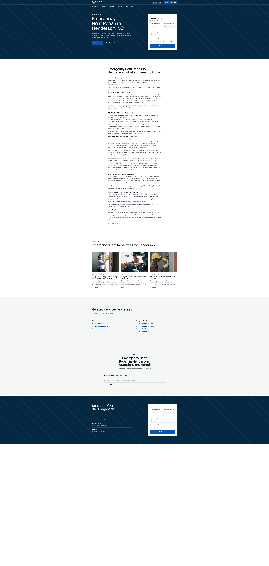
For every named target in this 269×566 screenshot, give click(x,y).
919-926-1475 (171, 2)
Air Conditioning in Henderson (101, 326)
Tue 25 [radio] (170, 41)
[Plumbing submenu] (114, 6)
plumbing (151, 105)
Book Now (97, 43)
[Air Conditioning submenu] (100, 6)
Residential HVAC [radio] (156, 23)
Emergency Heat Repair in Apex (145, 323)
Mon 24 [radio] (165, 41)
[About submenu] (134, 6)
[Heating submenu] (107, 6)
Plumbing (111, 6)
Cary (134, 163)
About (132, 6)
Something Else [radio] (169, 26)
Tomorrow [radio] (158, 41)
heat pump (136, 167)
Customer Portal (157, 2)
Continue (161, 46)
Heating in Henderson (98, 323)
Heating (104, 6)
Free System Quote (112, 43)
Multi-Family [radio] (156, 26)
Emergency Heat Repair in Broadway (147, 331)
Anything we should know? (159, 30)
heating (120, 105)
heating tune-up (114, 217)
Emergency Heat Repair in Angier (146, 326)
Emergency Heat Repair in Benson (146, 329)
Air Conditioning (95, 6)
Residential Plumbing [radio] (169, 23)
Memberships (120, 6)
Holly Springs (142, 163)
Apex (131, 163)
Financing (127, 6)
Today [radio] (152, 41)
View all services (97, 336)
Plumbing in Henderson (99, 329)
